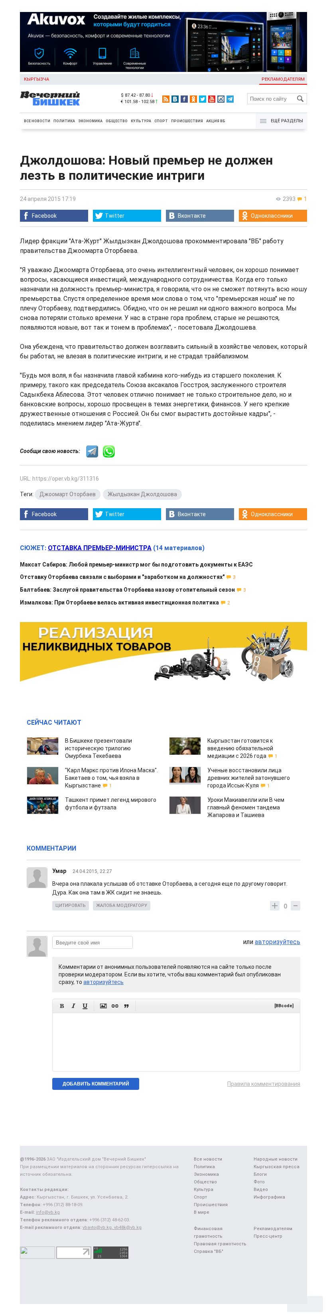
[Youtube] (211, 99)
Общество (117, 121)
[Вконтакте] (175, 99)
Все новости (37, 121)
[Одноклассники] (193, 99)
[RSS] (165, 99)
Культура (141, 121)
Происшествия (187, 121)
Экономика (90, 121)
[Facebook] (184, 99)
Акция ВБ (215, 121)
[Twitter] (202, 99)
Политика (64, 121)
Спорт (161, 121)
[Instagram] (221, 99)
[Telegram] (230, 99)
